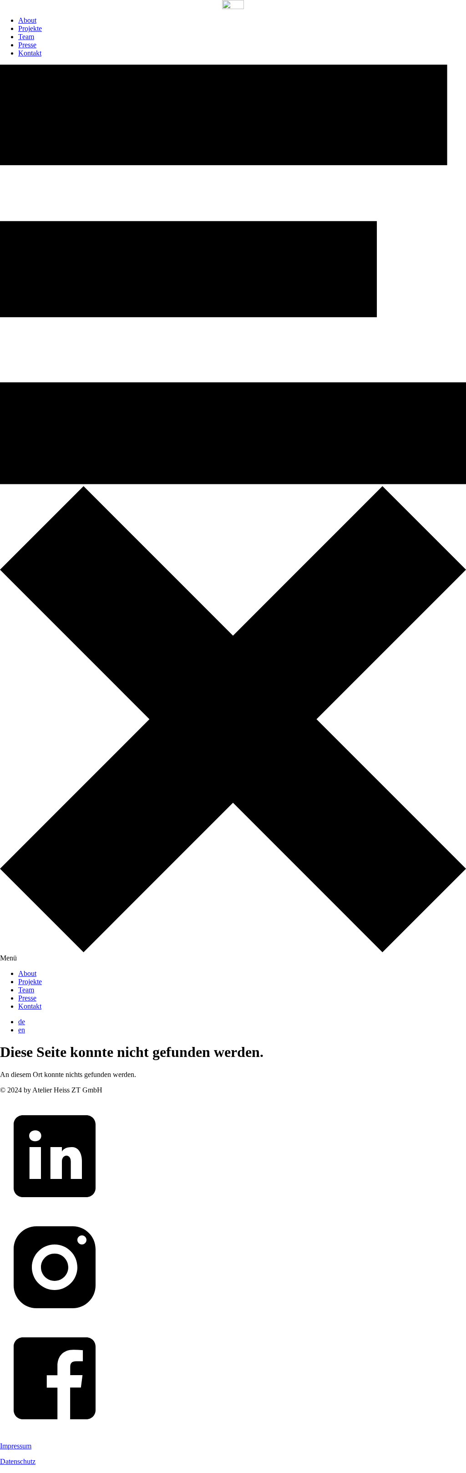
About (27, 20)
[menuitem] (21, 1022)
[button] (233, 513)
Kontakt (29, 53)
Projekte (30, 28)
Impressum (15, 1446)
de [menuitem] (21, 1022)
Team (26, 37)
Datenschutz (17, 1461)
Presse (27, 45)
